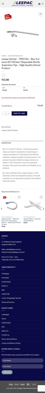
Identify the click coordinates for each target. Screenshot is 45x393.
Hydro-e (5, 286)
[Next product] (3, 75)
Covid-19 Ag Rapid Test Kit (11, 298)
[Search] (42, 4)
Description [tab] (6, 143)
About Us (5, 331)
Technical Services (8, 302)
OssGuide (5, 278)
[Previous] (1, 213)
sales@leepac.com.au (13, 249)
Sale (3, 290)
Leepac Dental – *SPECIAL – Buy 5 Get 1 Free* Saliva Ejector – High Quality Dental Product (11, 221)
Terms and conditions (9, 339)
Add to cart (19, 113)
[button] (3, 3)
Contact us (5, 335)
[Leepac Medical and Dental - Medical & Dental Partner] (22, 3)
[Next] (43, 213)
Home (4, 56)
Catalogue (5, 273)
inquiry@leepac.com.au (16, 252)
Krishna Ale (35, 388)
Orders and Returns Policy (11, 343)
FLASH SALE (6, 282)
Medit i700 (6, 294)
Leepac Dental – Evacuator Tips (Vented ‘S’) (32, 220)
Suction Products (15, 56)
